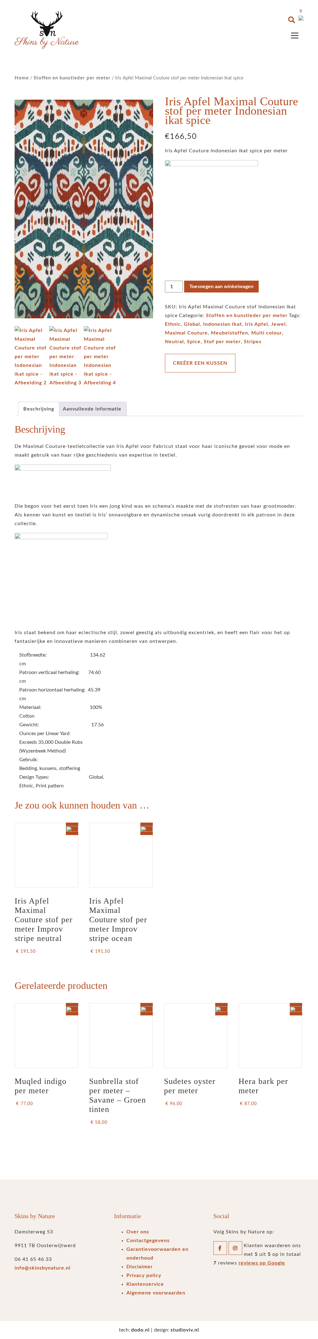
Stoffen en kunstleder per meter (72, 78)
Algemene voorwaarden (155, 1292)
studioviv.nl (184, 1329)
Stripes (252, 341)
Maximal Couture (186, 332)
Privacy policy (143, 1275)
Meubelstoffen (229, 332)
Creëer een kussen (200, 363)
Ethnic (173, 324)
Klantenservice (145, 1284)
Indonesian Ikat (222, 324)
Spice (194, 341)
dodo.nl (140, 1329)
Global (192, 324)
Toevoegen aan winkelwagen (221, 286)
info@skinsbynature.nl (42, 1267)
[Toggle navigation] (294, 35)
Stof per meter (222, 341)
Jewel (278, 324)
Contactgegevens (148, 1240)
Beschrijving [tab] (38, 408)
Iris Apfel (256, 324)
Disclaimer (139, 1266)
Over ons (137, 1231)
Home (22, 78)
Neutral (174, 341)
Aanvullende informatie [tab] (92, 408)
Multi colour (266, 332)
